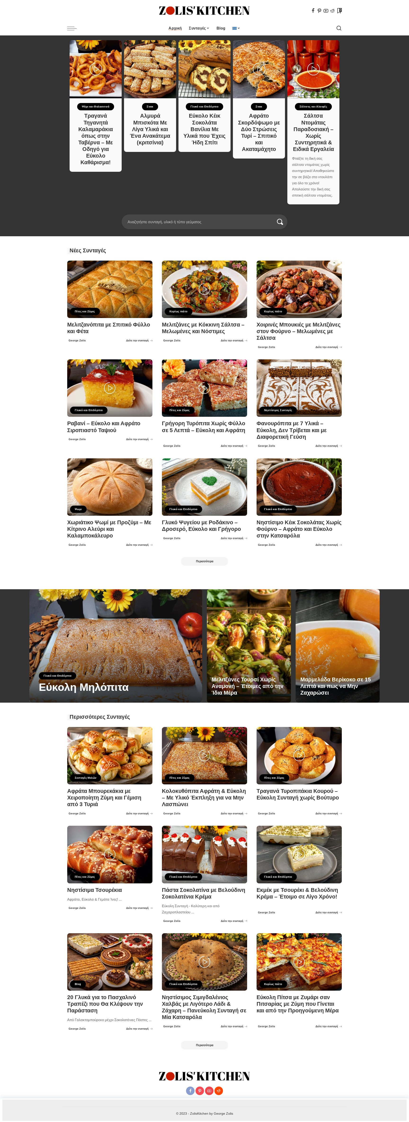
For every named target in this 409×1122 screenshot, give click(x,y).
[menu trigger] (74, 28)
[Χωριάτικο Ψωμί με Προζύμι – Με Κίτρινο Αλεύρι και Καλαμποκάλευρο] (109, 487)
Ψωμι (78, 509)
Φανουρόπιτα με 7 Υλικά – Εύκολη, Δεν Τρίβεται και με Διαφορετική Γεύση (292, 430)
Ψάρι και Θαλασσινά (95, 106)
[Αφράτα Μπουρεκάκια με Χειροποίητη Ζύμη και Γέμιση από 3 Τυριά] (109, 755)
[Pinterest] (319, 11)
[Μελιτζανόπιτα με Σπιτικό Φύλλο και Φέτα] (109, 289)
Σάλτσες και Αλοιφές (313, 106)
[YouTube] (326, 11)
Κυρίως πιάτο (178, 311)
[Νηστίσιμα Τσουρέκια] (109, 854)
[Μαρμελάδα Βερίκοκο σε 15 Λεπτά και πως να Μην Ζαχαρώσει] (338, 646)
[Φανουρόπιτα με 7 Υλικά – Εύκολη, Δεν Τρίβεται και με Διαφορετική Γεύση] (299, 388)
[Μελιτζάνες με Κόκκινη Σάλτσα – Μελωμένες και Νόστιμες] (204, 289)
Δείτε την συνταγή (137, 340)
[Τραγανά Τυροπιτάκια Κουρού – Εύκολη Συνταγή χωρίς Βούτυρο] (299, 755)
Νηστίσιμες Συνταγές (278, 410)
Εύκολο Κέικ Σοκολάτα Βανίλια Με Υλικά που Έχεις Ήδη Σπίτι (204, 129)
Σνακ (150, 106)
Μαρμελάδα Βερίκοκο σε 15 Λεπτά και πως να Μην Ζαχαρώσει (335, 686)
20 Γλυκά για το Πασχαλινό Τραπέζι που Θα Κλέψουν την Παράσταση (105, 1004)
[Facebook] (313, 11)
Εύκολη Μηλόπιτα (84, 687)
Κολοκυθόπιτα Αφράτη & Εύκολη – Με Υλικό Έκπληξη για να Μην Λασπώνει (204, 797)
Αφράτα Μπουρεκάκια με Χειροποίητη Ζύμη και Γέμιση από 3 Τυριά (104, 797)
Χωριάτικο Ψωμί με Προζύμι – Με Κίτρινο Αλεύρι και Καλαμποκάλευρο (109, 529)
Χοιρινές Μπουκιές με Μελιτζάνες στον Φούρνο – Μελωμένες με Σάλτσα (299, 331)
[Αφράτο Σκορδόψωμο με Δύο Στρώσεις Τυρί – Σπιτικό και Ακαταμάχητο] (259, 69)
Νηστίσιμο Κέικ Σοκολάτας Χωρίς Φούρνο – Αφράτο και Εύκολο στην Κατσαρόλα (299, 529)
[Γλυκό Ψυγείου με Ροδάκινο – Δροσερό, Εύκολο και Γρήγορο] (204, 487)
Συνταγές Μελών (85, 777)
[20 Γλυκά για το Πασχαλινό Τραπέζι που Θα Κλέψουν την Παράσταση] (109, 962)
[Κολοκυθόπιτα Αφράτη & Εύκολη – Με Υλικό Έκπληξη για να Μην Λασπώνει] (204, 755)
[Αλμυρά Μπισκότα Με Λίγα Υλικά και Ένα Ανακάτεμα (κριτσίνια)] (150, 69)
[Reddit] (332, 11)
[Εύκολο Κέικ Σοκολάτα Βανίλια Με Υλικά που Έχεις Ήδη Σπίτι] (204, 69)
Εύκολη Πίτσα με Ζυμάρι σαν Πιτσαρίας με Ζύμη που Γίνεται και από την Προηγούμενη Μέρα (298, 1004)
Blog (78, 984)
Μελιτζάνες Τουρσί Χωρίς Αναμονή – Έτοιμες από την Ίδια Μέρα (248, 686)
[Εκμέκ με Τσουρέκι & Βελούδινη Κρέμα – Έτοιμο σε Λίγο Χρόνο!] (299, 854)
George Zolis (77, 340)
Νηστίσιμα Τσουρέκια (94, 890)
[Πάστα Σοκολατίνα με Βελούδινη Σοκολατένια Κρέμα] (204, 854)
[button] (203, 212)
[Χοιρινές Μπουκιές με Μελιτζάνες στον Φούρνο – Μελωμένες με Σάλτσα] (299, 289)
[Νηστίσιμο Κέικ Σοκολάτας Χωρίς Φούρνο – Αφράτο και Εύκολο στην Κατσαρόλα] (299, 487)
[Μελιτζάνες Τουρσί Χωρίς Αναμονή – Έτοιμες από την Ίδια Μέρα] (249, 646)
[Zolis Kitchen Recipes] (204, 10)
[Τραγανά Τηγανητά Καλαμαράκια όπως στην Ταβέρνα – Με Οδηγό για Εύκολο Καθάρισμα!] (96, 69)
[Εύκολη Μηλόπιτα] (115, 646)
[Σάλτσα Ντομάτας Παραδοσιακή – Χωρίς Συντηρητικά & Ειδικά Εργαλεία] (313, 69)
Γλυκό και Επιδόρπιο (204, 106)
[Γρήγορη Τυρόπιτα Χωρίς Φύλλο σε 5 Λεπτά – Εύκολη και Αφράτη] (204, 388)
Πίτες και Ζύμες (85, 311)
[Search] (339, 28)
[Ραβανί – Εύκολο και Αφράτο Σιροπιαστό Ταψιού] (109, 388)
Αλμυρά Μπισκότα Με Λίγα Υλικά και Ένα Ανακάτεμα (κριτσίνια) (150, 129)
